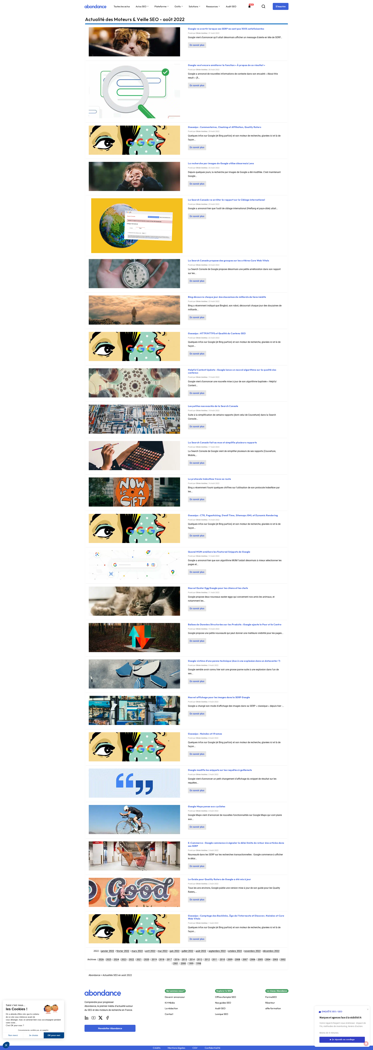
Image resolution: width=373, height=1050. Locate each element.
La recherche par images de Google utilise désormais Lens (221, 163)
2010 (222, 959)
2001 (175, 963)
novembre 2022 (252, 951)
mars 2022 (137, 951)
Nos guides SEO (223, 1002)
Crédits (156, 1048)
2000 (183, 963)
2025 (108, 959)
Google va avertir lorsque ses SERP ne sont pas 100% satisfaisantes (226, 28)
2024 (116, 959)
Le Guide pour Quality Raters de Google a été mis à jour (219, 879)
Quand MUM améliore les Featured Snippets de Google (219, 551)
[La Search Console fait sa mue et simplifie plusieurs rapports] (137, 456)
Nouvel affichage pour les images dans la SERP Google (219, 697)
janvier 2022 (107, 951)
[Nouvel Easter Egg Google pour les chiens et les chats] (137, 602)
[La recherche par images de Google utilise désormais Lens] (137, 177)
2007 (245, 959)
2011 (214, 959)
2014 (192, 959)
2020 (146, 959)
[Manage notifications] (366, 1043)
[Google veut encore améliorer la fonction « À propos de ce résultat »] (137, 92)
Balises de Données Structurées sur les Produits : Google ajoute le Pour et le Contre (234, 624)
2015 (184, 959)
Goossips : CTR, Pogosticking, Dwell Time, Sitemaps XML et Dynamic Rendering (233, 515)
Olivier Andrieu (201, 33)
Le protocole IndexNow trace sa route (209, 478)
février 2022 (122, 951)
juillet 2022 (187, 951)
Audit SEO (231, 6)
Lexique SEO (221, 1014)
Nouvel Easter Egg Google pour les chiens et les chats (218, 588)
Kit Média (170, 1002)
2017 (169, 959)
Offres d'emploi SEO (225, 997)
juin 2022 (175, 951)
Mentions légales (176, 1048)
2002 (283, 959)
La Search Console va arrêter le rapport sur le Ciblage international (226, 199)
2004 (267, 959)
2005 (260, 959)
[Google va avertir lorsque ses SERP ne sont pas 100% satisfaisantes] (137, 42)
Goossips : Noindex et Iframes (205, 733)
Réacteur (270, 1002)
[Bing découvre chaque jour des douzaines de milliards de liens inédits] (137, 310)
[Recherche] (263, 6)
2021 (139, 959)
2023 (123, 959)
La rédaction (171, 1008)
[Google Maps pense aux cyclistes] (137, 820)
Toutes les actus (122, 6)
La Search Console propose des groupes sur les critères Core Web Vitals (228, 260)
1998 (198, 963)
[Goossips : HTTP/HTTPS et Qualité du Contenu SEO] (137, 347)
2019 (154, 959)
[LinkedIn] (87, 1018)
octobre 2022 (235, 951)
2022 (131, 959)
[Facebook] (107, 1018)
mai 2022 (163, 951)
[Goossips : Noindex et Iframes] (137, 747)
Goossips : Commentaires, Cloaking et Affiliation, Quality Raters (224, 127)
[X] (100, 1018)
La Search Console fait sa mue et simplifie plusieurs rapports (222, 442)
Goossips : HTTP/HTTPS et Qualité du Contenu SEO (217, 333)
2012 (207, 959)
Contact (169, 1014)
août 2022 (201, 951)
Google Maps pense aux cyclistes (206, 806)
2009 (230, 959)
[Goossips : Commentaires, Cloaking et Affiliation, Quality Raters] (137, 141)
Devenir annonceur (175, 997)
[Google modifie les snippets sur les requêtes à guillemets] (137, 784)
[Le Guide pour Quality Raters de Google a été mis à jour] (137, 893)
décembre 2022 (271, 951)
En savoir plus (197, 45)
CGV (194, 1048)
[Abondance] (95, 6)
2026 (101, 959)
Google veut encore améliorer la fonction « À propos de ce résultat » (226, 65)
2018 (161, 959)
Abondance (94, 975)
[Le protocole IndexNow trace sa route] (137, 492)
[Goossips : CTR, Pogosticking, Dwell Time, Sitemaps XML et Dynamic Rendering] (137, 529)
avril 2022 (150, 951)
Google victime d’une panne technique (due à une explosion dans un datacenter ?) (234, 660)
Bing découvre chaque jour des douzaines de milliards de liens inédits (227, 296)
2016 (177, 959)
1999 (190, 963)
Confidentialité (212, 1048)
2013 (199, 959)
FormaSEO (271, 997)
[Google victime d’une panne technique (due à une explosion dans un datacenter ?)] (137, 674)
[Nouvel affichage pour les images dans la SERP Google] (137, 711)
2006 (252, 959)
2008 (237, 959)
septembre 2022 (217, 951)
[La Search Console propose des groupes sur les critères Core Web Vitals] (137, 274)
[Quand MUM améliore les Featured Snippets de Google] (137, 565)
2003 (275, 959)
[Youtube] (94, 1018)
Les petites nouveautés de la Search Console (213, 406)
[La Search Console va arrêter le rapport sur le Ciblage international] (137, 225)
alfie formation (273, 1008)
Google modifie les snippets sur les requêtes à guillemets (220, 770)
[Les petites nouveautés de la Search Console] (137, 420)
